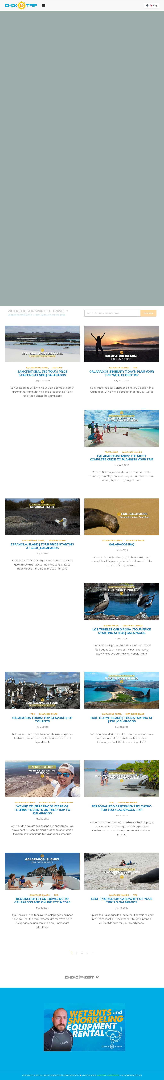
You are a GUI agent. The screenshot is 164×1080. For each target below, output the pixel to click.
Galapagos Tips (47, 803)
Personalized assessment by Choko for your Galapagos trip (122, 808)
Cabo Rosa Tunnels (133, 626)
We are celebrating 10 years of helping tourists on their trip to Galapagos (42, 810)
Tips (92, 114)
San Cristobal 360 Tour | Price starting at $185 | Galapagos (82, 53)
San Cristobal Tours (76, 40)
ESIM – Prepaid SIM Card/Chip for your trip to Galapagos (121, 900)
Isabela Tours (111, 626)
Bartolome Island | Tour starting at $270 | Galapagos (121, 719)
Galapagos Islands (78, 114)
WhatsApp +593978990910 (108, 1075)
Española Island (93, 262)
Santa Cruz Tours (111, 714)
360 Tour (93, 40)
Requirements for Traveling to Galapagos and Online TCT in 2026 (42, 900)
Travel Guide (72, 184)
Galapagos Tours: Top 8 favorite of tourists (42, 719)
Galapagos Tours (135, 541)
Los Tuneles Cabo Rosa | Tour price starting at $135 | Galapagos (121, 631)
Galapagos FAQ (121, 544)
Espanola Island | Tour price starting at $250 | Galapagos (82, 274)
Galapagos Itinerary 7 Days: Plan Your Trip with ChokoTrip (82, 127)
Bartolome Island (134, 714)
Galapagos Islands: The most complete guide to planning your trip (82, 201)
